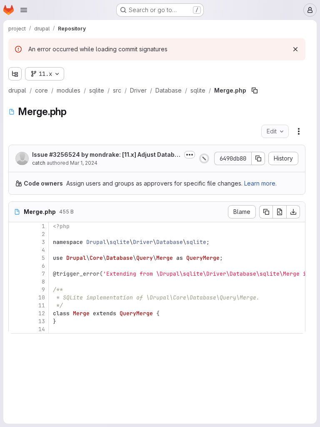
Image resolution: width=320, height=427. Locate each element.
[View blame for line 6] (16, 266)
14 (41, 329)
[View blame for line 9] (16, 290)
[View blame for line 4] (16, 250)
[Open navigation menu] (23, 10)
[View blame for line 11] (16, 305)
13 (41, 321)
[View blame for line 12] (16, 313)
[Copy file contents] (265, 212)
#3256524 (64, 154)
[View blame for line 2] (16, 234)
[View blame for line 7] (16, 274)
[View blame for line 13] (16, 321)
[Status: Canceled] (204, 158)
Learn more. (260, 183)
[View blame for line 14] (16, 329)
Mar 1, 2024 (84, 163)
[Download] (293, 212)
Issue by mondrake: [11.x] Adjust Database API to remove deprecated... (105, 155)
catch (38, 163)
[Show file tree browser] (15, 73)
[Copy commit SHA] (258, 158)
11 (41, 305)
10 (41, 297)
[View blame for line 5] (16, 258)
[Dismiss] (295, 49)
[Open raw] (279, 212)
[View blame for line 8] (16, 282)
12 (41, 313)
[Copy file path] (254, 90)
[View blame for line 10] (16, 297)
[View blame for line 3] (16, 242)
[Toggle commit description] (189, 154)
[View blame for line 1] (16, 226)
